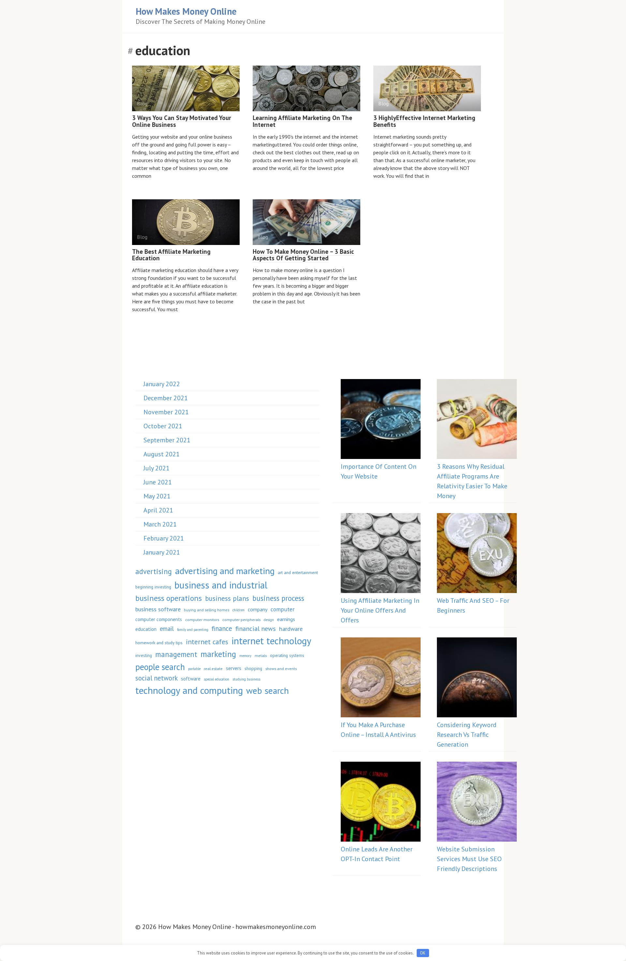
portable (194, 668)
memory (245, 655)
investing (143, 655)
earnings (286, 619)
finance (222, 628)
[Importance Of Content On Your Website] (381, 420)
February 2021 (163, 538)
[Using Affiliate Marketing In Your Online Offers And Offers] (381, 554)
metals (261, 655)
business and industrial (220, 585)
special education (216, 679)
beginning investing (153, 587)
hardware (291, 629)
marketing (218, 653)
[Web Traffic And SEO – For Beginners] (477, 554)
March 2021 (160, 524)
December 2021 (165, 398)
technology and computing (189, 690)
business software (158, 609)
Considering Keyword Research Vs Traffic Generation (467, 735)
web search (267, 690)
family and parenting (192, 629)
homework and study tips (159, 643)
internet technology (271, 640)
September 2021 (166, 440)
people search (160, 666)
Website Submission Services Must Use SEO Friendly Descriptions (469, 859)
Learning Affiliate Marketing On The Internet (302, 121)
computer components (158, 619)
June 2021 (157, 482)
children (238, 610)
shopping (253, 668)
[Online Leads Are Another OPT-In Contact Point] (381, 803)
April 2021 (158, 510)
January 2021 (161, 552)
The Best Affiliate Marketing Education (171, 255)
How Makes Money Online (186, 11)
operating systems (287, 655)
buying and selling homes (206, 609)
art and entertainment (298, 572)
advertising (153, 571)
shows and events (281, 668)
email (167, 629)
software (191, 678)
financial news (255, 628)
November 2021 (166, 412)
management (176, 654)
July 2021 (156, 468)
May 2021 (157, 496)
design (269, 620)
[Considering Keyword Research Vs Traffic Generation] (477, 678)
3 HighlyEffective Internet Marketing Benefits (424, 121)
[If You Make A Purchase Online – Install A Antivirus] (381, 678)
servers (233, 668)
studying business (246, 679)
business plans (227, 598)
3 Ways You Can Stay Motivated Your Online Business (181, 121)
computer (282, 609)
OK (422, 953)
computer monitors (202, 619)
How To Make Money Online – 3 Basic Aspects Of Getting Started (303, 255)
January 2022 (161, 384)
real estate (213, 668)
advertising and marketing (225, 571)
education (145, 629)
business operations (168, 598)
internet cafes (207, 641)
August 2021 (161, 454)
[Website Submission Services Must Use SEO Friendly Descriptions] (477, 803)
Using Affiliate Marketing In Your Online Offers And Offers (380, 610)
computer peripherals (241, 619)
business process (278, 598)
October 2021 (162, 426)
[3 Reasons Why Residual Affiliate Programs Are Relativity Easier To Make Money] (477, 420)
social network (156, 678)
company (257, 609)
